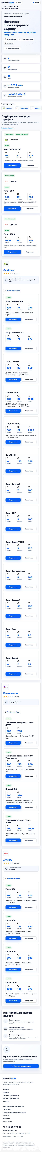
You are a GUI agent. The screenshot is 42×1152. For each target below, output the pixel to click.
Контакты (6, 1115)
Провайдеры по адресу (21, 13)
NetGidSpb (7, 13)
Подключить (12, 165)
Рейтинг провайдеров (11, 1098)
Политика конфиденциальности (14, 1112)
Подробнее (30, 165)
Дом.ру (37, 108)
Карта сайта (7, 1121)
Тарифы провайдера (13, 290)
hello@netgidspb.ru (10, 1130)
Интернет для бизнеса (11, 1095)
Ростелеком (24, 108)
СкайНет (9, 108)
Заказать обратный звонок (9, 8)
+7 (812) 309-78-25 (12, 1127)
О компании (7, 1109)
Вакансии (6, 1118)
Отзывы (6, 1089)
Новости (6, 1101)
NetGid (7, 2)
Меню (37, 2)
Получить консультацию (22, 1066)
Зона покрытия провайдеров (13, 1106)
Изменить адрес (13, 48)
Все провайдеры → (7, 128)
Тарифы (6, 1092)
